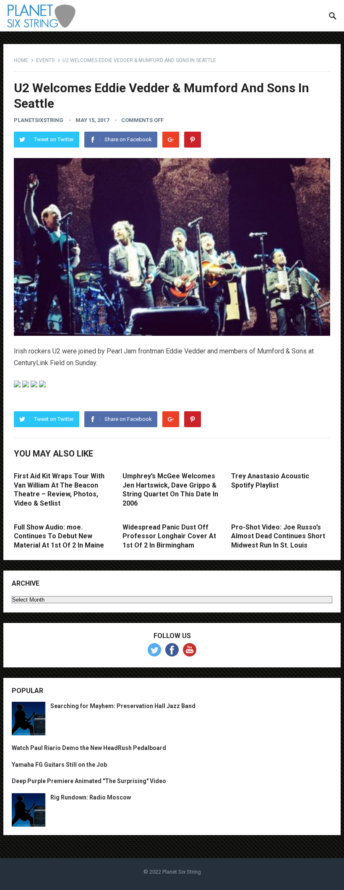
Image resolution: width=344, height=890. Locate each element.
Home (21, 60)
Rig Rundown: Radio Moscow (90, 797)
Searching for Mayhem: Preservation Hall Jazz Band (122, 706)
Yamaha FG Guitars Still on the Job (59, 764)
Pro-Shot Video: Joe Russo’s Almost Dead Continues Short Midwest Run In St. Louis (278, 536)
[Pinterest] (192, 140)
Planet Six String (181, 872)
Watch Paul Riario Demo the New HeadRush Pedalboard (89, 748)
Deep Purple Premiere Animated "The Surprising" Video (89, 781)
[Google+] (170, 140)
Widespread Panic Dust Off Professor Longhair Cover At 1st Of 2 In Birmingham (169, 536)
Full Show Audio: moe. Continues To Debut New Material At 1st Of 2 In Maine (59, 536)
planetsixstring (38, 120)
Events (45, 60)
